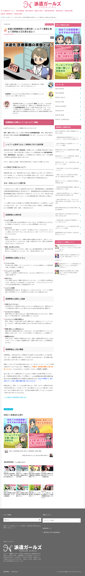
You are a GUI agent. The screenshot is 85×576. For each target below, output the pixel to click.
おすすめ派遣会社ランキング (8, 10)
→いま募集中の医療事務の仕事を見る (15, 397)
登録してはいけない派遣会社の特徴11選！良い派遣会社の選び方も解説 (67, 175)
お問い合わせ (15, 571)
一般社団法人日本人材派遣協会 (51, 532)
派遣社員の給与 (59, 10)
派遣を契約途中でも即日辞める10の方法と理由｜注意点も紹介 (67, 214)
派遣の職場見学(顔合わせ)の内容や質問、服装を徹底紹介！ (67, 208)
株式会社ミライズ (23, 555)
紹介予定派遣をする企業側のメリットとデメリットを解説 (67, 144)
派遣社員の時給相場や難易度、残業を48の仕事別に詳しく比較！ (67, 188)
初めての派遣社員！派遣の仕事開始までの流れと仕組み (67, 132)
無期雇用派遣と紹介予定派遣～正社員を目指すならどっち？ (67, 233)
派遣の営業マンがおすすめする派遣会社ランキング (67, 169)
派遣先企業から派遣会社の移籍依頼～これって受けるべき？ (67, 221)
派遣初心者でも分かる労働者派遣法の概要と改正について (67, 150)
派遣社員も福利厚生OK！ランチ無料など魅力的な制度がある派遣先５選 (68, 194)
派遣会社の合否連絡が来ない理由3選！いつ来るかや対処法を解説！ (69, 271)
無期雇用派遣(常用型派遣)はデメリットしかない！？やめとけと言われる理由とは (70, 247)
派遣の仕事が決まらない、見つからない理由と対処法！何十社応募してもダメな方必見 (67, 201)
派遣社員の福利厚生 (49, 10)
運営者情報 (6, 571)
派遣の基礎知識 (20, 10)
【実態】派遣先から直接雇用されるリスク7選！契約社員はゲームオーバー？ (70, 256)
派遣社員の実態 (68, 10)
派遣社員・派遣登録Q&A (7, 13)
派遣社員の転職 (18, 13)
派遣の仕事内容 (29, 10)
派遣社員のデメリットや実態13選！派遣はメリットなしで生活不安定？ (67, 157)
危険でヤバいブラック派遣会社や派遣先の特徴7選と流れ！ (67, 181)
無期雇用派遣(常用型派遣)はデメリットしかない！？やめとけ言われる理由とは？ (67, 138)
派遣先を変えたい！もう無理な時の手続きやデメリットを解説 (67, 227)
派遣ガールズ (68, 571)
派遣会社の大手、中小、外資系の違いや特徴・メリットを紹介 (67, 163)
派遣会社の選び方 (38, 10)
